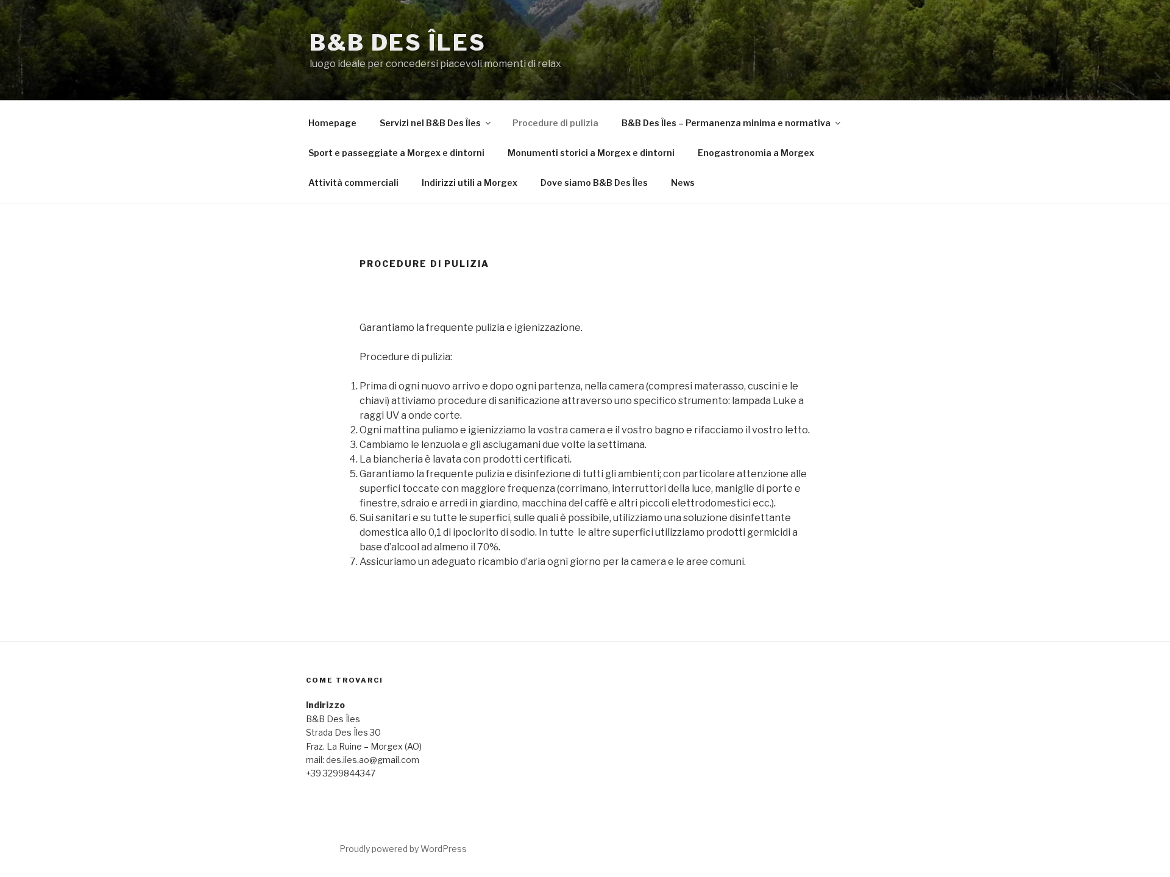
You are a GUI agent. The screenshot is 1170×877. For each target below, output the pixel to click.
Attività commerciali (353, 182)
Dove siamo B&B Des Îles (594, 182)
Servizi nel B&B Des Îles (430, 123)
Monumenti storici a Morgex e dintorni (591, 152)
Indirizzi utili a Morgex (469, 182)
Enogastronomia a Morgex (756, 152)
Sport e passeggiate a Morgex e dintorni (396, 152)
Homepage (332, 123)
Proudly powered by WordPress (403, 848)
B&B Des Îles (398, 42)
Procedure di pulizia (555, 123)
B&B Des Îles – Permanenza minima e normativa (726, 123)
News (683, 182)
